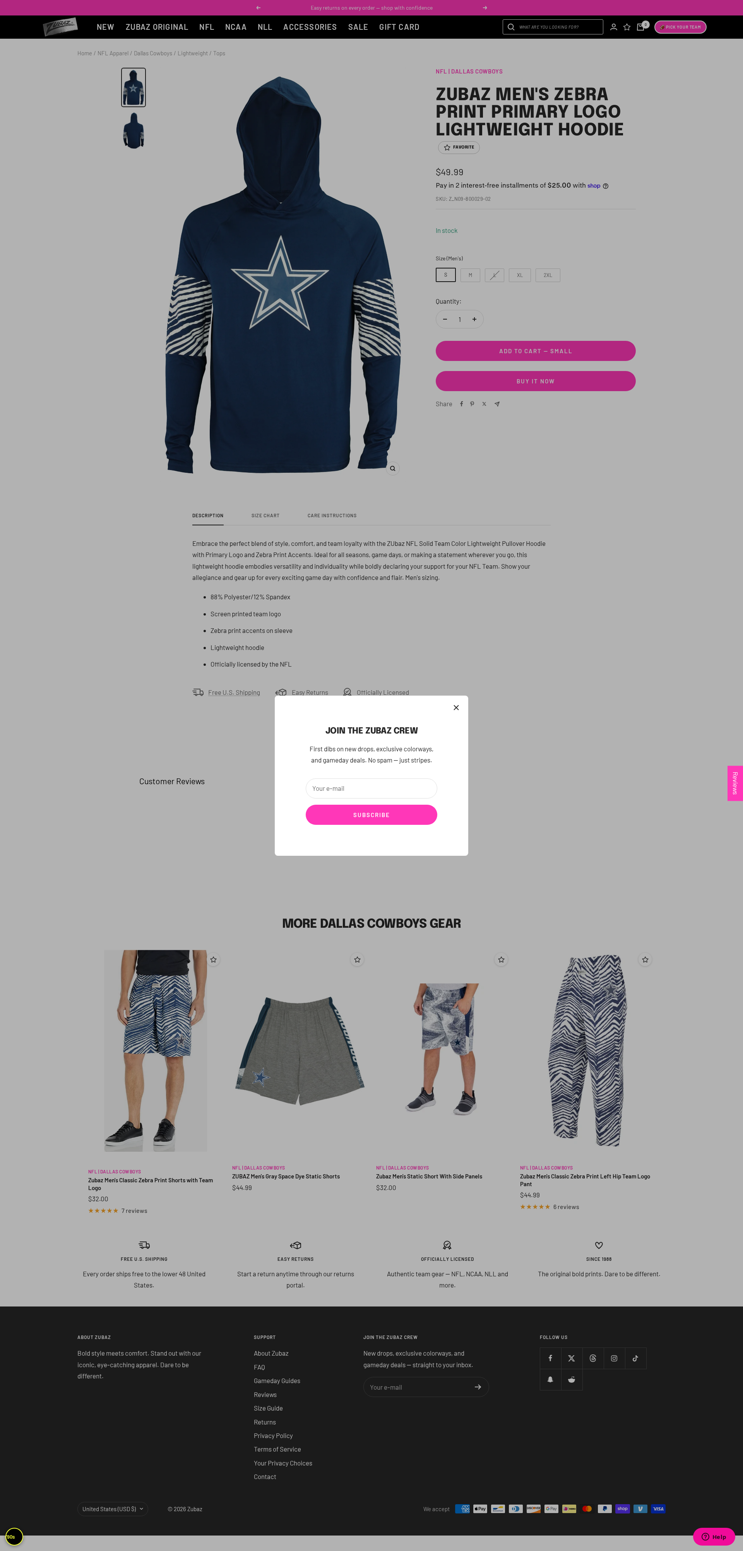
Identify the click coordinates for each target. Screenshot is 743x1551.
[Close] (456, 707)
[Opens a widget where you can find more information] (714, 1537)
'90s (10, 1537)
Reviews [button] (736, 783)
